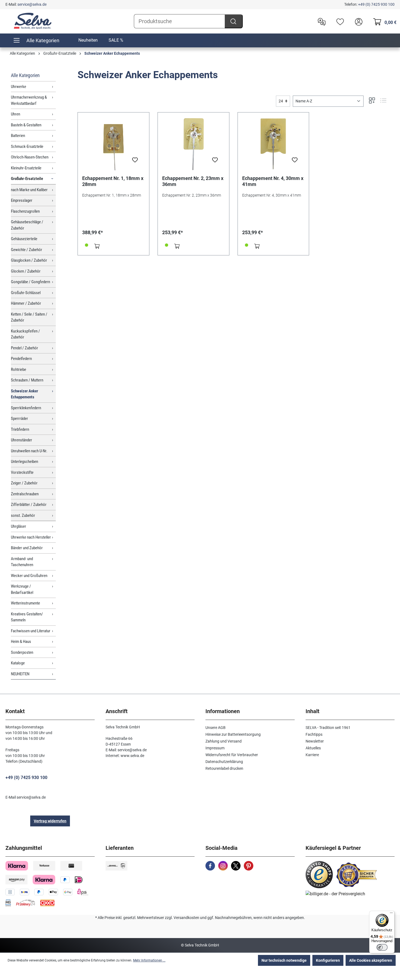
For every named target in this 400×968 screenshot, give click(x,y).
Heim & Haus (21, 641)
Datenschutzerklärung (224, 761)
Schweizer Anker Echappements (24, 394)
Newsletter (315, 741)
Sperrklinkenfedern (26, 407)
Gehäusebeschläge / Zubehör (27, 225)
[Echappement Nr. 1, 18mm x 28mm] (113, 144)
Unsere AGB (215, 727)
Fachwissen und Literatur (30, 630)
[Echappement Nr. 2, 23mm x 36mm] (193, 144)
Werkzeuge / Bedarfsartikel (22, 589)
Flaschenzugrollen (25, 211)
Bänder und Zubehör (27, 547)
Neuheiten (88, 40)
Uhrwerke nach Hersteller (31, 537)
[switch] (382, 947)
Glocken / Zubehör (26, 271)
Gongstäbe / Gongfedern (30, 281)
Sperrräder (19, 418)
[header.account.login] (357, 21)
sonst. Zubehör (23, 515)
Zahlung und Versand (223, 741)
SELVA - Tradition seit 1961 (328, 727)
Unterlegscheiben (24, 461)
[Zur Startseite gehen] (32, 21)
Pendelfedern (21, 358)
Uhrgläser (18, 526)
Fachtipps (314, 734)
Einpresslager (21, 200)
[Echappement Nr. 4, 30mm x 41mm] (273, 144)
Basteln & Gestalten (26, 125)
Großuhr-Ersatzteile (27, 178)
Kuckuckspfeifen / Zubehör (25, 334)
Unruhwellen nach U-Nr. (29, 450)
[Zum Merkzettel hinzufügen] (135, 161)
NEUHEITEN (20, 673)
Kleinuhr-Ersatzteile (26, 168)
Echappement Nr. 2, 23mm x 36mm (192, 181)
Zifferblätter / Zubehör (29, 504)
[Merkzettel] (339, 21)
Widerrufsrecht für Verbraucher (231, 755)
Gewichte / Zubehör (26, 249)
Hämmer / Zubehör (26, 303)
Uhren (15, 114)
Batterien (18, 135)
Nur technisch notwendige (284, 960)
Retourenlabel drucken (224, 768)
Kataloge (18, 663)
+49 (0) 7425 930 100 (376, 4)
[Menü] (391, 914)
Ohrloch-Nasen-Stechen (29, 157)
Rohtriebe (18, 369)
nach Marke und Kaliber (29, 189)
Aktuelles (313, 748)
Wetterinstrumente (25, 603)
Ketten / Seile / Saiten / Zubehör (29, 317)
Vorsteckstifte (22, 472)
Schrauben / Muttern (27, 380)
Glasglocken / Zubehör (29, 260)
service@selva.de (32, 4)
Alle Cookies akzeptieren (370, 960)
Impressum (214, 748)
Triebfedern (20, 429)
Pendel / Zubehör (24, 348)
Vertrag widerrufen (50, 821)
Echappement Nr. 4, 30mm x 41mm (272, 181)
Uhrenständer (21, 440)
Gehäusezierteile (24, 238)
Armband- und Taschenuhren (22, 561)
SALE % (116, 40)
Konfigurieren (328, 960)
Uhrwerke (18, 86)
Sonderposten (22, 652)
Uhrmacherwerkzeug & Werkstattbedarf (29, 100)
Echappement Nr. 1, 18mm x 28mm (112, 181)
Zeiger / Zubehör (24, 483)
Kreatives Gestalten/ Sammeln (27, 617)
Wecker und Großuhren (29, 575)
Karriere (312, 755)
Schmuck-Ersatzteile (27, 146)
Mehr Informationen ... (149, 960)
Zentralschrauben (25, 493)
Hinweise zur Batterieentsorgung (233, 734)
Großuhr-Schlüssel (26, 292)
